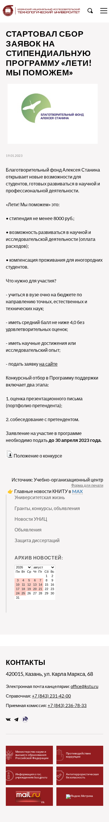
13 (35, 584)
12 (29, 584)
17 (17, 589)
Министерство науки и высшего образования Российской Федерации (32, 755)
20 (35, 589)
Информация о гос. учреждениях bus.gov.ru (31, 775)
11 (23, 584)
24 (17, 593)
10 (17, 584)
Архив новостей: (39, 557)
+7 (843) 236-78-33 (67, 705)
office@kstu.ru (84, 686)
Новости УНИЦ (31, 519)
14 (40, 584)
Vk (42, 802)
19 (29, 589)
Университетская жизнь (40, 497)
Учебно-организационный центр (68, 479)
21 (40, 589)
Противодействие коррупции (78, 755)
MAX (77, 491)
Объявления (28, 529)
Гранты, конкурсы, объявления (47, 508)
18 (23, 589)
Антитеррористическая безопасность (82, 775)
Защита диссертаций (37, 540)
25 (23, 593)
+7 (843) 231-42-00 (51, 695)
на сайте (48, 364)
